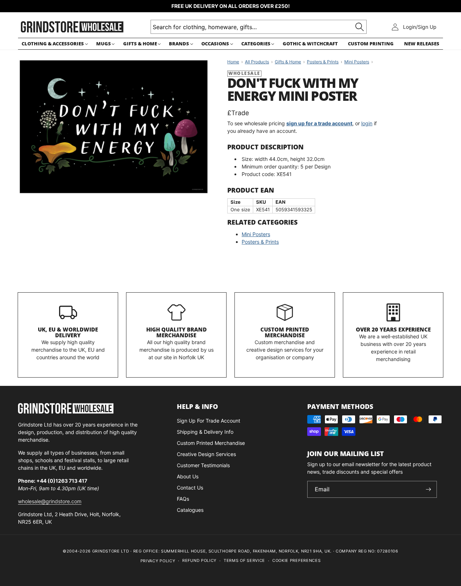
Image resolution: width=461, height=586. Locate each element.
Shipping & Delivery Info (205, 432)
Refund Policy (199, 560)
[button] (53, 43)
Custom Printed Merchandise (284, 332)
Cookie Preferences (296, 560)
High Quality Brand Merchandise (176, 332)
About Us (187, 476)
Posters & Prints (260, 242)
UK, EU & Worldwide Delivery (68, 332)
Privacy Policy (157, 560)
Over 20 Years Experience (393, 329)
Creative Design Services (206, 454)
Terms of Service (244, 560)
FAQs (183, 499)
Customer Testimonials (203, 465)
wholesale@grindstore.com (49, 501)
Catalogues (190, 510)
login (366, 123)
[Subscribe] (429, 489)
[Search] (359, 26)
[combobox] (258, 26)
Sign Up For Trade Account (208, 421)
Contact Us (190, 487)
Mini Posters (256, 234)
